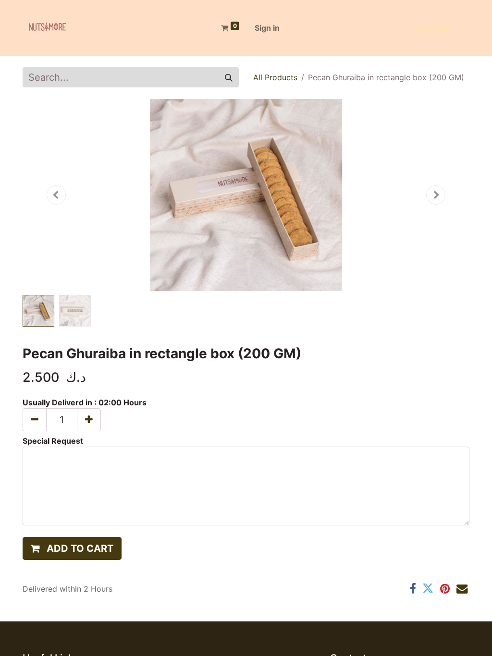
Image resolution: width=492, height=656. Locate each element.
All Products (275, 77)
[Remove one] (35, 419)
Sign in (267, 28)
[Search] (229, 77)
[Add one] (89, 419)
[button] (56, 195)
